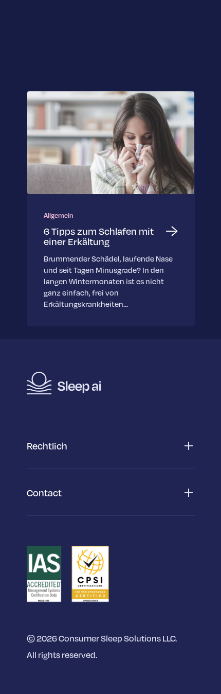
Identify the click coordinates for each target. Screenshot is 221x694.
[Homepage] (64, 383)
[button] (111, 446)
